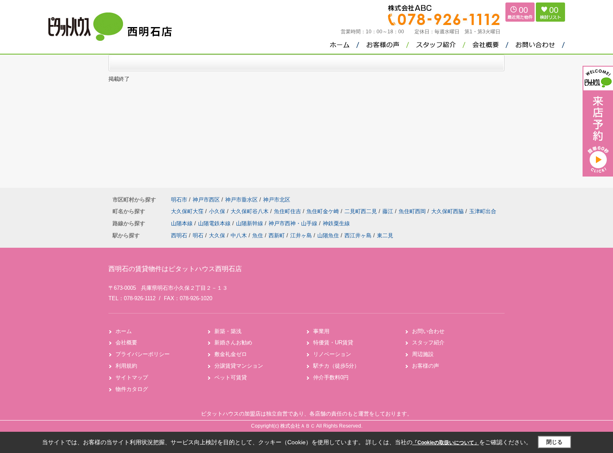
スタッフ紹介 (428, 342)
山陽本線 (182, 223)
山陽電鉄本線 (215, 223)
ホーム (124, 331)
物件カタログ (132, 389)
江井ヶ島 (301, 235)
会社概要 (126, 342)
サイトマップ (132, 377)
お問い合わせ (428, 331)
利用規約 (126, 366)
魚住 (257, 235)
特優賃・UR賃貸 (333, 342)
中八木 (239, 235)
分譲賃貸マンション (238, 366)
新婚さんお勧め (233, 342)
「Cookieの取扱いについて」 (445, 443)
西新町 (277, 235)
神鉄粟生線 (336, 223)
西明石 (179, 235)
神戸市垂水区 (241, 200)
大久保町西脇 (448, 211)
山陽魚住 (328, 235)
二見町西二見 (361, 211)
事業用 (321, 331)
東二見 (385, 235)
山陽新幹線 (250, 223)
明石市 (179, 200)
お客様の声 (425, 366)
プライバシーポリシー (143, 354)
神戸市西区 (206, 200)
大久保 (217, 235)
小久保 (218, 211)
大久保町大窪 (188, 211)
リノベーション (332, 354)
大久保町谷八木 (250, 211)
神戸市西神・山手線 (294, 223)
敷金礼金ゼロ (230, 354)
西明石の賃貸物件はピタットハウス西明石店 (175, 268)
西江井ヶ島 (358, 235)
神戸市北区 (276, 200)
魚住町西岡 (413, 211)
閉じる (554, 442)
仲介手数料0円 (331, 377)
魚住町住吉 (288, 211)
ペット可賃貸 (230, 377)
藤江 (388, 211)
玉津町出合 (482, 211)
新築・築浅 (227, 331)
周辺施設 (423, 354)
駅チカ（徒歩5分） (336, 366)
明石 (198, 235)
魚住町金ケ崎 (323, 211)
